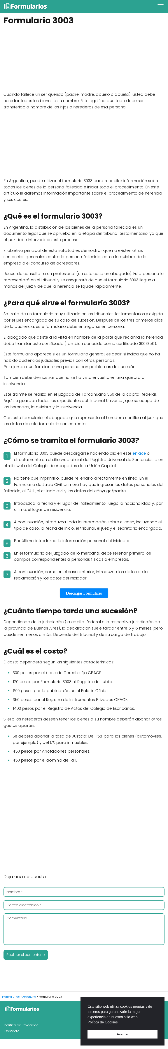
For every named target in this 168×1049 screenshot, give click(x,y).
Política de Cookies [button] (103, 1022)
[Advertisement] (84, 59)
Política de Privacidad (21, 1025)
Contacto (11, 1031)
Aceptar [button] (122, 1034)
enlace (139, 453)
